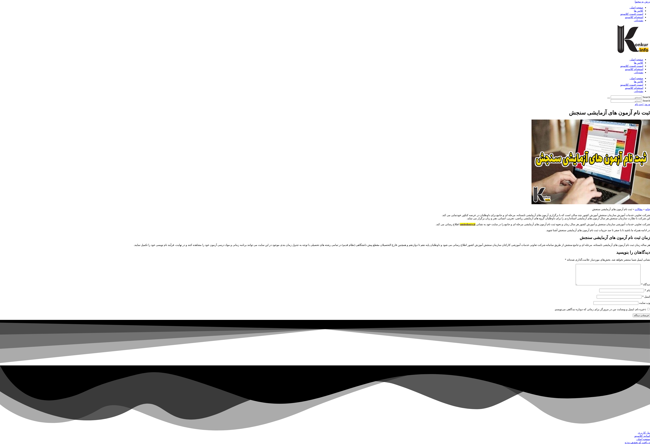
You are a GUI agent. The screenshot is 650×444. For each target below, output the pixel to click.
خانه (647, 209)
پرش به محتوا (642, 1)
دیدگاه (645, 284)
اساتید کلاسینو (642, 436)
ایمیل (646, 296)
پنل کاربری (644, 432)
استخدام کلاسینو (634, 17)
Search (646, 97)
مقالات (639, 209)
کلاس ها (638, 10)
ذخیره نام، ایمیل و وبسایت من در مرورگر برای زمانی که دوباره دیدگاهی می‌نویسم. (600, 309)
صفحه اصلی (636, 7)
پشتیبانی (638, 20)
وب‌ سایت (644, 302)
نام (647, 290)
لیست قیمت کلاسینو (631, 14)
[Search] (608, 98)
